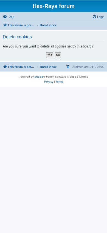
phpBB (39, 76)
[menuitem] (8, 17)
